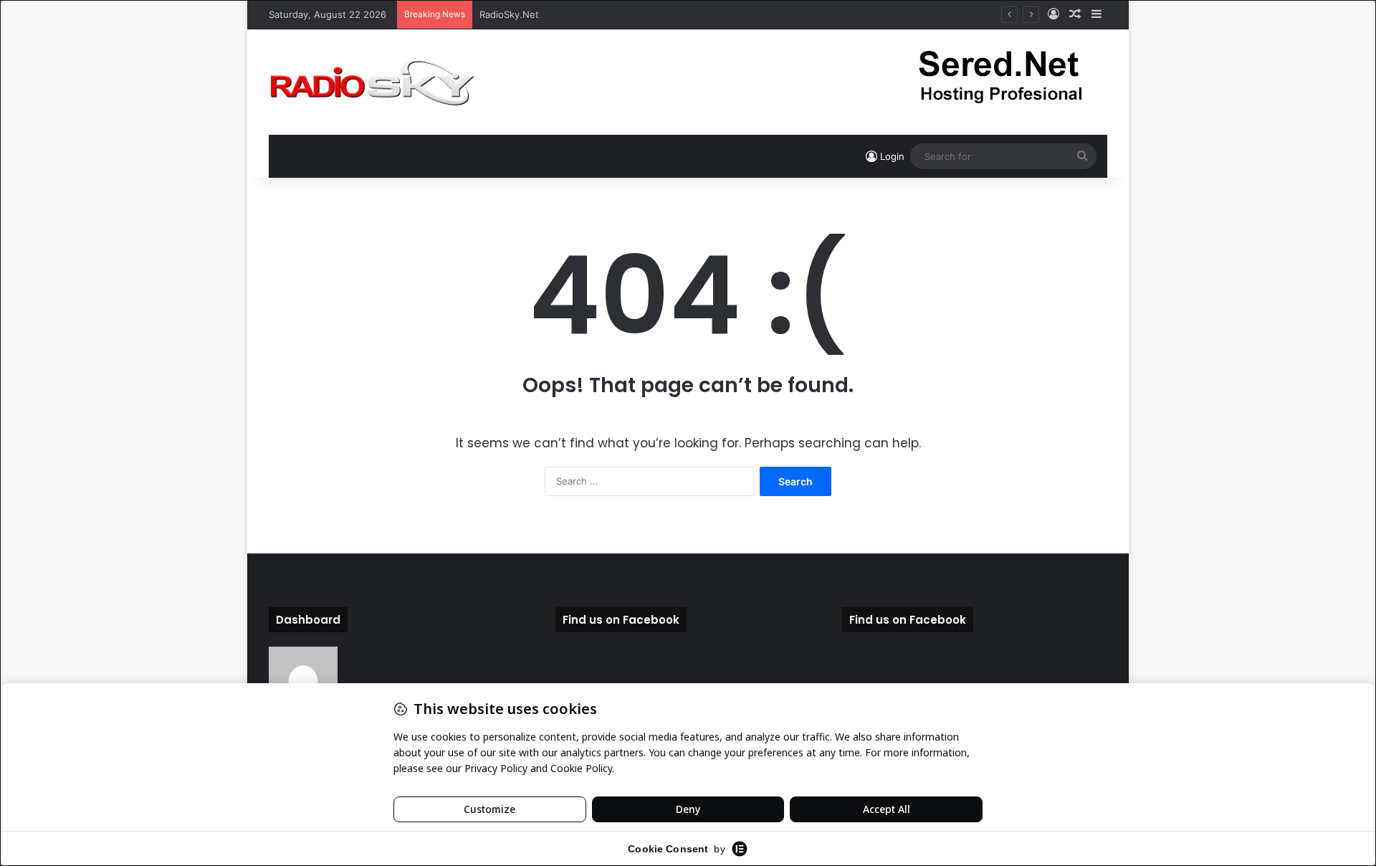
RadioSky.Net (509, 14)
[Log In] (1053, 14)
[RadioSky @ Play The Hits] (372, 82)
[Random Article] (1075, 14)
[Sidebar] (1096, 14)
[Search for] (1082, 156)
